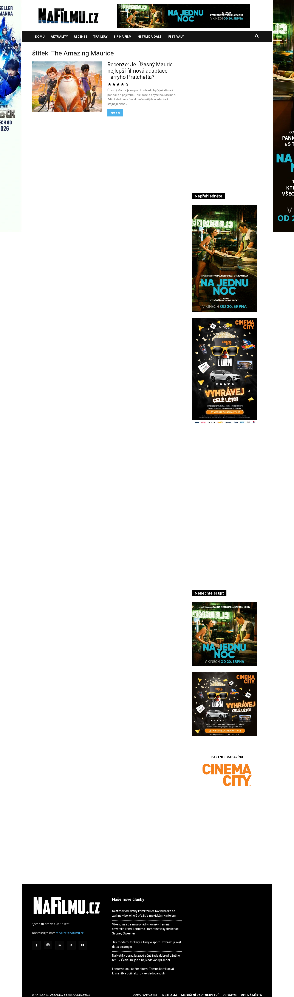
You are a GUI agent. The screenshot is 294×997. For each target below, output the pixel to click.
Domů (40, 36)
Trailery (100, 36)
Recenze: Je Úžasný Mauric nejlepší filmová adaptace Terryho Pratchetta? (140, 70)
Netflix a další (150, 36)
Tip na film (122, 36)
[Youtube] (83, 945)
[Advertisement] (227, 475)
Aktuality (59, 36)
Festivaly (176, 36)
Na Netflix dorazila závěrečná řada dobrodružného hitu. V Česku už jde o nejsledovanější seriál (146, 958)
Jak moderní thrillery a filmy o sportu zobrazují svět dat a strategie (146, 944)
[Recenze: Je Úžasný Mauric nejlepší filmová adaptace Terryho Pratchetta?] (67, 86)
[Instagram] (48, 945)
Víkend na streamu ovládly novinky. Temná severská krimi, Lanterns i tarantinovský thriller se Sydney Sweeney (145, 929)
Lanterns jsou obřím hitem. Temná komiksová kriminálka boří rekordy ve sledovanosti (143, 971)
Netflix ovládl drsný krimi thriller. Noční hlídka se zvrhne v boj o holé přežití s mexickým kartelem (144, 913)
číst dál (115, 113)
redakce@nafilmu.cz (70, 933)
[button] (257, 37)
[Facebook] (36, 945)
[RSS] (59, 945)
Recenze (80, 36)
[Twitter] (71, 945)
